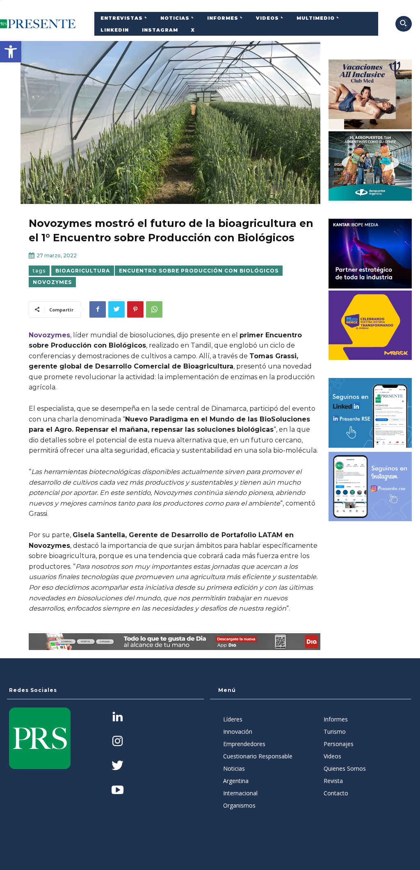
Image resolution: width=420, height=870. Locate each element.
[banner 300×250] (370, 166)
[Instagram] (117, 742)
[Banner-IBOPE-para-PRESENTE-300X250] (370, 253)
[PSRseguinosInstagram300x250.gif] (370, 487)
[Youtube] (117, 791)
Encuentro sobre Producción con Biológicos (198, 271)
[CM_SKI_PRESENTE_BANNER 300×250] (370, 94)
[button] (10, 51)
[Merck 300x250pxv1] (370, 325)
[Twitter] (116, 309)
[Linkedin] (117, 717)
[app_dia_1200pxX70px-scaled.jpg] (174, 641)
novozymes (52, 282)
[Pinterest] (135, 309)
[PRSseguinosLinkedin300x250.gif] (370, 413)
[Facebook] (97, 309)
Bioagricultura (82, 271)
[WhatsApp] (154, 309)
